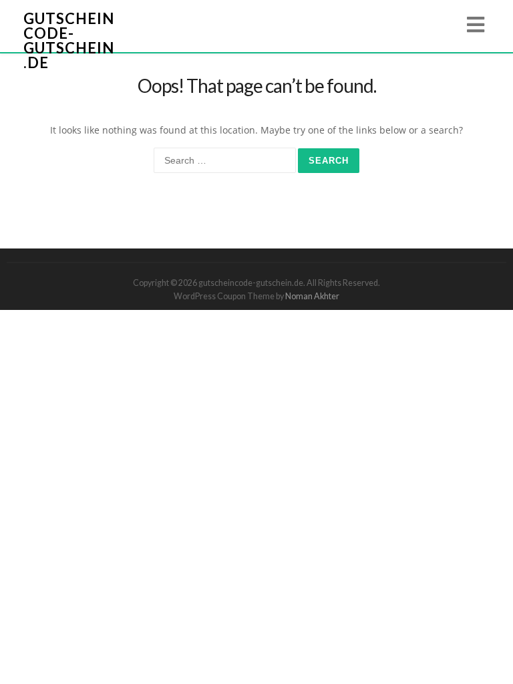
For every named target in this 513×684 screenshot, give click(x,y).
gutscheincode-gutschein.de (68, 40)
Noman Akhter (312, 296)
